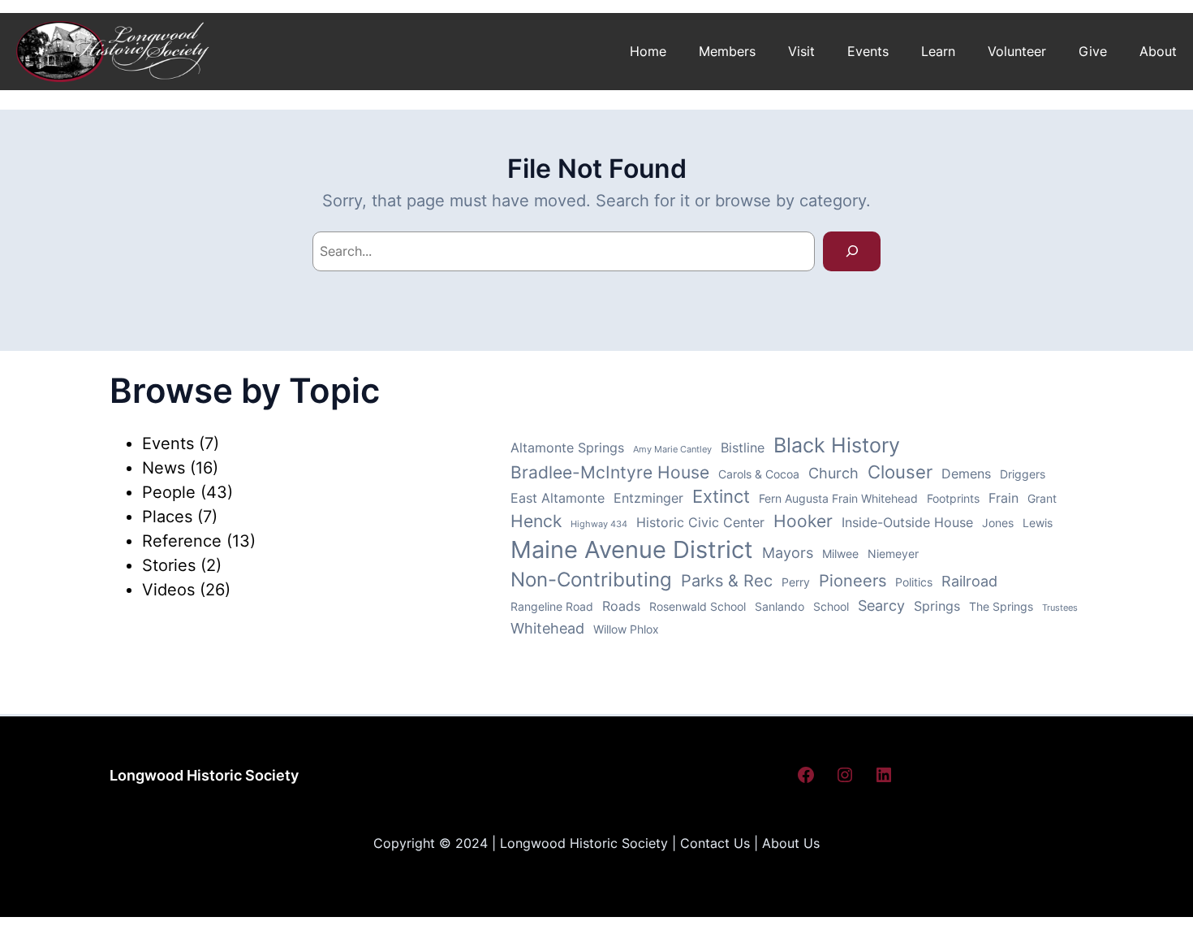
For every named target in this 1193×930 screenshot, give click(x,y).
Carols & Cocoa (758, 474)
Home (648, 51)
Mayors (787, 552)
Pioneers (852, 580)
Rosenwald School (697, 606)
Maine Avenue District (631, 549)
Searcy (881, 605)
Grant (1042, 498)
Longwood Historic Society (204, 775)
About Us (791, 843)
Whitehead (547, 628)
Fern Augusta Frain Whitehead (838, 498)
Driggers (1022, 474)
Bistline (742, 448)
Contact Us (715, 843)
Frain (1003, 498)
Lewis (1038, 523)
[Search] (852, 251)
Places (167, 516)
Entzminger (648, 498)
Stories (169, 565)
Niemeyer (893, 553)
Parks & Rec (727, 580)
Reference (182, 541)
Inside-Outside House (907, 522)
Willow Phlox (626, 629)
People (169, 492)
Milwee (840, 553)
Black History (836, 445)
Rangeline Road (551, 606)
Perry (796, 582)
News (163, 468)
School (831, 606)
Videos (168, 589)
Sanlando (779, 606)
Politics (913, 582)
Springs (937, 606)
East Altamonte (557, 498)
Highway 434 (599, 524)
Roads (621, 606)
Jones (998, 523)
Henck (536, 521)
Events (168, 443)
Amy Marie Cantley (672, 449)
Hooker (803, 521)
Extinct (721, 496)
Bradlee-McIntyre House (609, 472)
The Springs (1001, 606)
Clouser (900, 471)
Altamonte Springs (567, 448)
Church (833, 473)
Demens (966, 474)
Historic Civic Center (700, 522)
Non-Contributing (591, 579)
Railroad (969, 581)
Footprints (953, 498)
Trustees (1060, 608)
